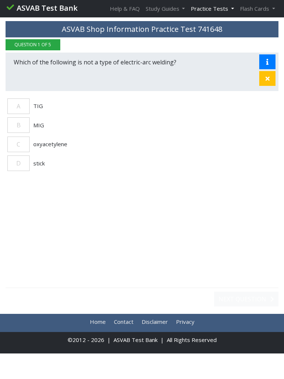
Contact (123, 321)
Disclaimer (155, 321)
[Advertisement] (142, 233)
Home (98, 321)
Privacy (185, 321)
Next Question (243, 299)
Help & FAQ (125, 8)
